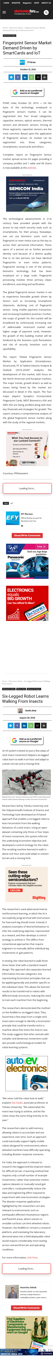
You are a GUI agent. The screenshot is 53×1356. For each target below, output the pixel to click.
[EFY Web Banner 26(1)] (27, 210)
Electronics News (16, 28)
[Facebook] (18, 77)
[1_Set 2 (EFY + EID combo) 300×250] (27, 620)
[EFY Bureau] (23, 62)
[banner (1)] (27, 465)
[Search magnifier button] (46, 12)
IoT (12, 503)
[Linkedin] (25, 77)
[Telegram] (11, 77)
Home (5, 28)
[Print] (44, 77)
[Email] (38, 77)
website (32, 167)
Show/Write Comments (27, 535)
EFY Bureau (31, 62)
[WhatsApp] (31, 77)
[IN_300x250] (27, 578)
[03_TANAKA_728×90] (26, 1354)
